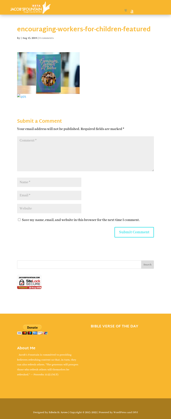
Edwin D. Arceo (58, 412)
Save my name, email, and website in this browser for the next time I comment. (81, 220)
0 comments (46, 38)
